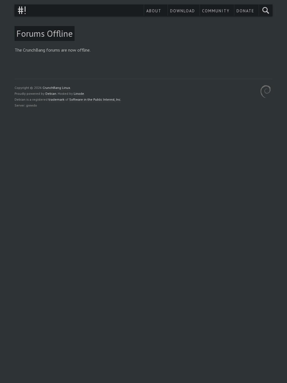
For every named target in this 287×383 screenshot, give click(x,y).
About (153, 10)
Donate (245, 10)
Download (182, 10)
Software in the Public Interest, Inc (95, 99)
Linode (79, 93)
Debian (50, 93)
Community (216, 10)
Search (265, 10)
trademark (56, 99)
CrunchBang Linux (22, 10)
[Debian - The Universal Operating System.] (265, 92)
